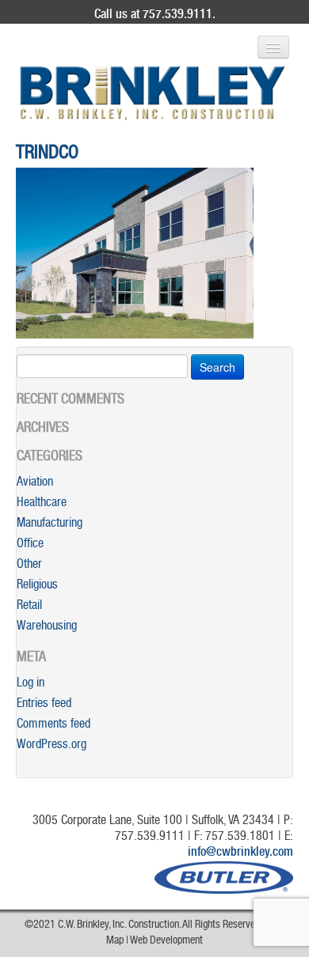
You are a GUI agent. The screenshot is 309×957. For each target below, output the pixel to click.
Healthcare (42, 503)
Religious (37, 586)
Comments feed (53, 725)
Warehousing (47, 627)
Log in (30, 684)
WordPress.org (51, 746)
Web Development (166, 941)
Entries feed (44, 704)
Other (29, 565)
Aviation (35, 483)
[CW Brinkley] (152, 93)
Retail (29, 606)
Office (30, 545)
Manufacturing (49, 524)
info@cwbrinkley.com (240, 853)
